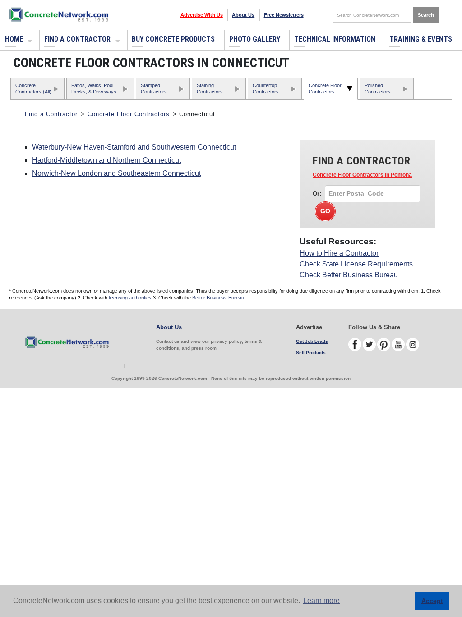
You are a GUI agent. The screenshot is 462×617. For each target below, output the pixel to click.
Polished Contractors (378, 88)
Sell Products (311, 352)
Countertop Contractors (266, 88)
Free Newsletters (284, 15)
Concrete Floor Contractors (325, 88)
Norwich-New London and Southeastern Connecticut (116, 173)
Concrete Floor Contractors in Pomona (362, 175)
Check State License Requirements (356, 264)
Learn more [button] (321, 600)
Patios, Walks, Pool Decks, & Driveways (93, 88)
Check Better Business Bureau (349, 275)
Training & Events (420, 39)
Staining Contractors (210, 88)
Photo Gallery (254, 39)
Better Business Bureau (218, 297)
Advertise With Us (201, 15)
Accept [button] (432, 600)
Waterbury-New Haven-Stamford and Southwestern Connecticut (134, 147)
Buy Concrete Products (173, 39)
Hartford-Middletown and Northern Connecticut (106, 160)
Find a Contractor (77, 39)
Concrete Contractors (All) (33, 88)
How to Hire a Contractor (339, 253)
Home (14, 39)
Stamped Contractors (154, 88)
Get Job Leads (312, 341)
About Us (243, 15)
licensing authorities (130, 297)
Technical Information (334, 39)
